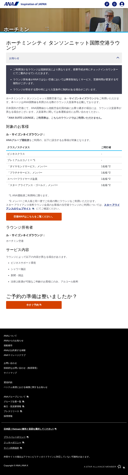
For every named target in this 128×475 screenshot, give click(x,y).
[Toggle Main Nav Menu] (114, 4)
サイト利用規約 (11, 448)
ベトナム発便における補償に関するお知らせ (25, 387)
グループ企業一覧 (12, 401)
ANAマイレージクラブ (15, 355)
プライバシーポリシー (15, 437)
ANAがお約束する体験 (15, 350)
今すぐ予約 (32, 305)
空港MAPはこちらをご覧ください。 (34, 216)
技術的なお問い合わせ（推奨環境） (21, 368)
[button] (64, 58)
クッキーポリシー (12, 442)
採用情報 (8, 416)
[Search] (107, 4)
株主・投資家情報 (12, 406)
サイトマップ (10, 373)
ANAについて (10, 335)
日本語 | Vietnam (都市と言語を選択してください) (29, 429)
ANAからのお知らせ (13, 340)
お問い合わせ (10, 363)
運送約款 (8, 382)
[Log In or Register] (122, 4)
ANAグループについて (15, 396)
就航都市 (8, 345)
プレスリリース (11, 411)
